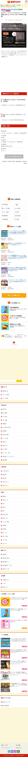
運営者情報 (18, 745)
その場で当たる (6, 471)
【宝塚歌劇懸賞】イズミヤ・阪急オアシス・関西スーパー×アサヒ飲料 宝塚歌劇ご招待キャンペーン (19, 687)
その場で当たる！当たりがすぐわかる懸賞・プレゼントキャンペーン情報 (19, 601)
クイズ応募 (5, 449)
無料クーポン (5, 518)
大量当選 (4, 478)
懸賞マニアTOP (4, 745)
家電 (18, 212)
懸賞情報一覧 (5, 391)
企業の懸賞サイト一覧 (7, 565)
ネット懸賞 (6, 212)
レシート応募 (5, 438)
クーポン (4, 583)
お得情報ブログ (6, 579)
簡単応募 (4, 409)
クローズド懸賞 (6, 394)
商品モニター (5, 445)
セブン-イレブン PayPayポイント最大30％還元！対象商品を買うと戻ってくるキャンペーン (19, 653)
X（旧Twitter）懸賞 (6, 427)
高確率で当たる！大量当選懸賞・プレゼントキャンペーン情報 (19, 612)
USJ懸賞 (4, 525)
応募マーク (5, 441)
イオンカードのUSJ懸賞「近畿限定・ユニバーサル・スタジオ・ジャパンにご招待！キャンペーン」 (19, 676)
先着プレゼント (6, 485)
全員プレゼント (6, 481)
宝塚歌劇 (4, 529)
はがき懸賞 (5, 412)
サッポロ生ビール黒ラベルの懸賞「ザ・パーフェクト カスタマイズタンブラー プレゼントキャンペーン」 (19, 665)
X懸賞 (16, 204)
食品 (3, 503)
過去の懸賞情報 (6, 705)
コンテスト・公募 (6, 452)
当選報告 (4, 554)
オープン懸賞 (6, 208)
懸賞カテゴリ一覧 (6, 702)
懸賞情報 (5, 215)
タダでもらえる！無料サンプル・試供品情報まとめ (19, 624)
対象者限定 (5, 460)
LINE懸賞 (4, 431)
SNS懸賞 (5, 204)
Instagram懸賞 (6, 434)
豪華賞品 (6, 219)
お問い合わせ (18, 747)
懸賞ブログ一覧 (6, 569)
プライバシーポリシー (5, 747)
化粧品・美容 (5, 514)
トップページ (14, 344)
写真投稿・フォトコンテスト (8, 456)
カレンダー (5, 543)
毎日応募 (18, 215)
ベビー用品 (5, 539)
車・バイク (5, 532)
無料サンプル (5, 500)
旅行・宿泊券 (5, 536)
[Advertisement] (14, 13)
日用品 (4, 507)
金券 (18, 219)
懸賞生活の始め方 (6, 558)
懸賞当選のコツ (6, 561)
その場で (18, 208)
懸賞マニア (14, 2)
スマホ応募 (5, 416)
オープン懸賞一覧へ (15, 295)
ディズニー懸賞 (6, 521)
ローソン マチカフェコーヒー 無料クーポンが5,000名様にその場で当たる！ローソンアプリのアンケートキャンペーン (19, 642)
